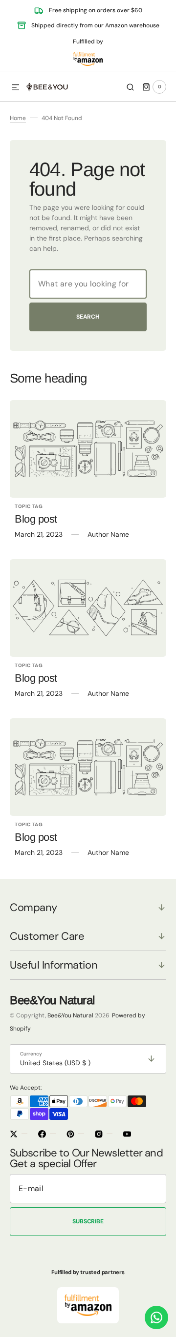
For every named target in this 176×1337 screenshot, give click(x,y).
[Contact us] (156, 1317)
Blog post (36, 519)
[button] (15, 88)
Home (18, 118)
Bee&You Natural (70, 1015)
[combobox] (88, 284)
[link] (88, 449)
